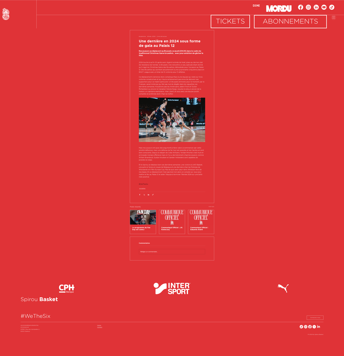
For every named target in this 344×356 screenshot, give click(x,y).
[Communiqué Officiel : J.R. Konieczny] (172, 217)
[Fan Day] (143, 217)
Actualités (142, 188)
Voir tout (211, 206)
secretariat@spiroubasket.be (29, 325)
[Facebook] (300, 7)
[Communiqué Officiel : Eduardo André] (201, 217)
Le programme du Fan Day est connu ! (141, 228)
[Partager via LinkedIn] (148, 195)
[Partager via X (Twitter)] (144, 195)
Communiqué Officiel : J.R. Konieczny (172, 228)
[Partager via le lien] (153, 195)
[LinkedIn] (316, 7)
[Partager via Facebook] (140, 195)
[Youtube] (324, 7)
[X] (314, 326)
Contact (99, 327)
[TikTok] (331, 7)
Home (99, 325)
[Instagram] (308, 7)
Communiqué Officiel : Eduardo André (199, 228)
